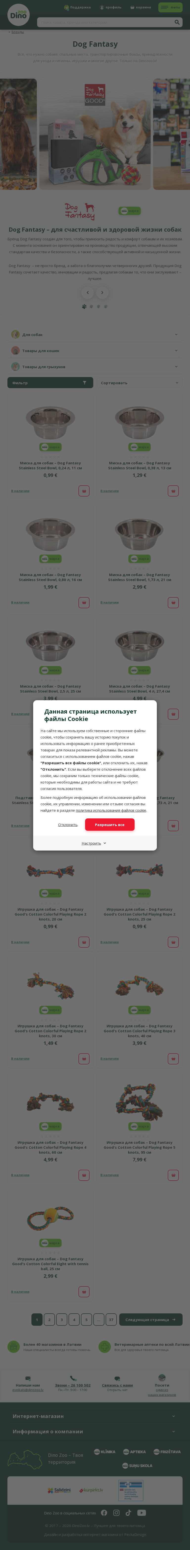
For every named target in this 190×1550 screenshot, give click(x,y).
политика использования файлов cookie (111, 810)
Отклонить (68, 824)
